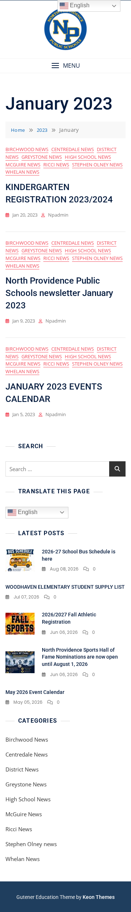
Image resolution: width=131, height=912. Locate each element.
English (26, 512)
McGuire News (22, 164)
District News (22, 769)
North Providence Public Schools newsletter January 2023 (59, 293)
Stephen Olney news (97, 164)
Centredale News (72, 149)
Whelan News (22, 172)
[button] (65, 65)
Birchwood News (26, 149)
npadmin (58, 215)
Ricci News (56, 164)
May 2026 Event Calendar (34, 692)
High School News (88, 157)
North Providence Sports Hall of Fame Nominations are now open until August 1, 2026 (80, 657)
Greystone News (41, 157)
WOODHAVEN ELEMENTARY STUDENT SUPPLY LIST (65, 587)
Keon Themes (99, 897)
